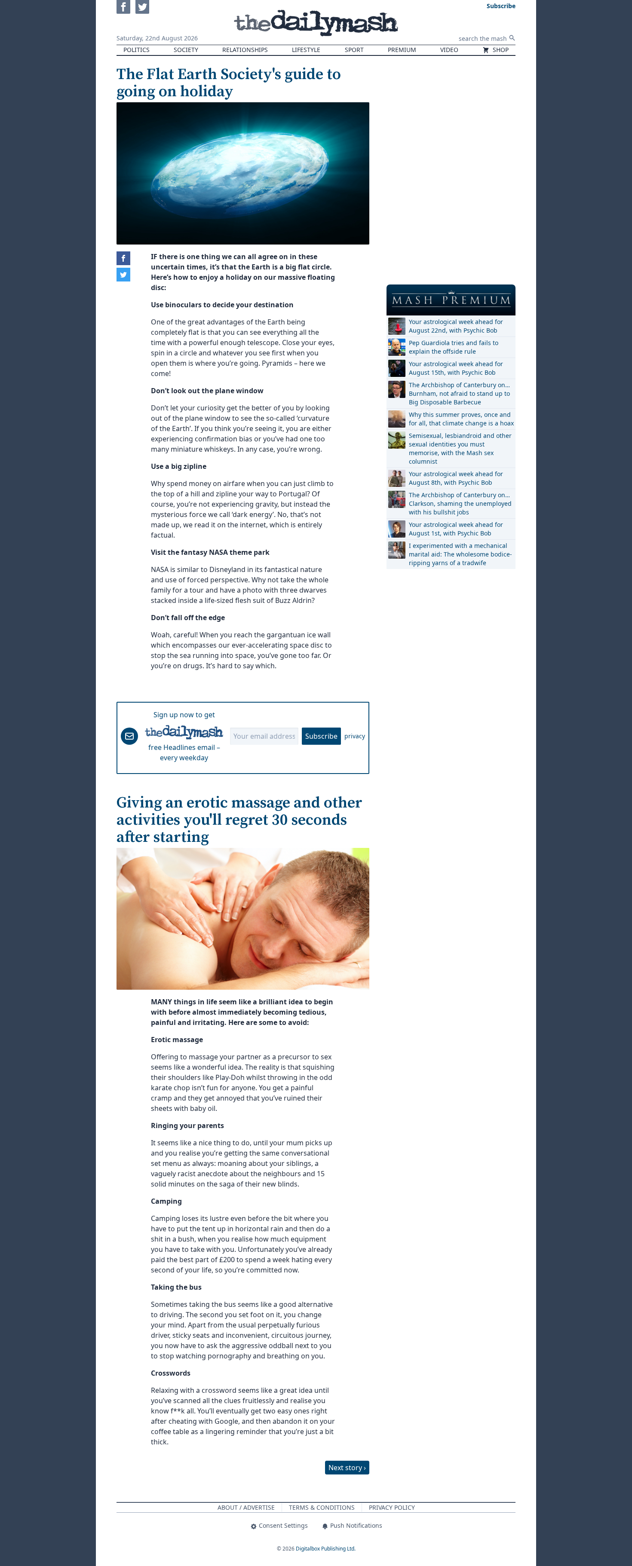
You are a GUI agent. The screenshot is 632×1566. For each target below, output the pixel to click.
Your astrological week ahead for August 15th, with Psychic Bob (456, 368)
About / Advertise (246, 1507)
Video (449, 50)
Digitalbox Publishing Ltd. (326, 1548)
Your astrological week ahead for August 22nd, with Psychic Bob (456, 326)
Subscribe (321, 736)
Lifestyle (306, 50)
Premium (402, 50)
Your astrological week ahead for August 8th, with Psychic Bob (456, 478)
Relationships (245, 50)
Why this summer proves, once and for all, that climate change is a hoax (461, 418)
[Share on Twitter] (123, 274)
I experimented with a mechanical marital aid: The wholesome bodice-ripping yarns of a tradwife (460, 554)
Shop (500, 50)
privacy (354, 736)
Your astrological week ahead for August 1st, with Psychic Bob (456, 528)
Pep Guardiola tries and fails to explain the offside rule (453, 347)
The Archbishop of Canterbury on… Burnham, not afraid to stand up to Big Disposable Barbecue (459, 393)
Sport (354, 50)
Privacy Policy (392, 1507)
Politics (136, 50)
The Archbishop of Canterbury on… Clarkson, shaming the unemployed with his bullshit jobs (460, 503)
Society (186, 50)
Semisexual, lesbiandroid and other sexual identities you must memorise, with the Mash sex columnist (460, 448)
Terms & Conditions (322, 1507)
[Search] (512, 38)
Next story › (347, 1467)
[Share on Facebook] (123, 258)
